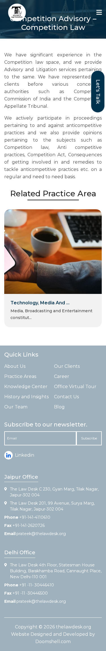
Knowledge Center (25, 386)
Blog (59, 407)
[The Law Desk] (17, 12)
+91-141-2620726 (28, 525)
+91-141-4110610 (34, 517)
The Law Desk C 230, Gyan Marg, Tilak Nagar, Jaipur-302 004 (54, 492)
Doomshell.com (53, 641)
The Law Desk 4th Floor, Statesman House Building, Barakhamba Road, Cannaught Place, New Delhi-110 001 (55, 570)
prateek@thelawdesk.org (41, 533)
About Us (14, 366)
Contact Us (66, 396)
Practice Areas (20, 376)
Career (61, 376)
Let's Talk (98, 91)
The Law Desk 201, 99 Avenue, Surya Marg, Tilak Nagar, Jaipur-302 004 (52, 506)
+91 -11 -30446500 (30, 593)
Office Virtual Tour (75, 386)
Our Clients (67, 366)
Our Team (15, 407)
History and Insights (26, 396)
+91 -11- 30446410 (36, 585)
